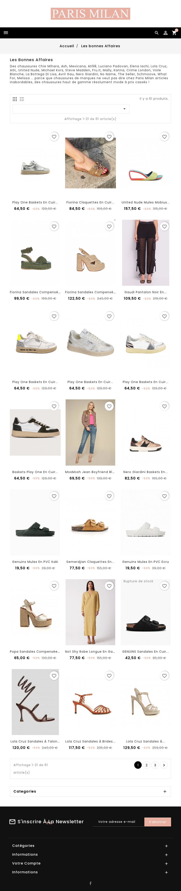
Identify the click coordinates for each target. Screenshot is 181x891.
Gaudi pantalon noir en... (145, 292)
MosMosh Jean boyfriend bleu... (92, 472)
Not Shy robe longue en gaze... (92, 651)
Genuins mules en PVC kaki (35, 562)
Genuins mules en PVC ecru (145, 562)
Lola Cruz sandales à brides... (90, 741)
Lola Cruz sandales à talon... (35, 741)
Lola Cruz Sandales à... (145, 741)
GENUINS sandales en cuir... (145, 651)
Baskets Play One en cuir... (35, 472)
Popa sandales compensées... (36, 651)
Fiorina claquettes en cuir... (90, 202)
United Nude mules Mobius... (146, 202)
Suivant (164, 765)
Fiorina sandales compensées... (37, 292)
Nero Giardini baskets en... (145, 472)
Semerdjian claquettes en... (90, 562)
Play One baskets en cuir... (35, 202)
